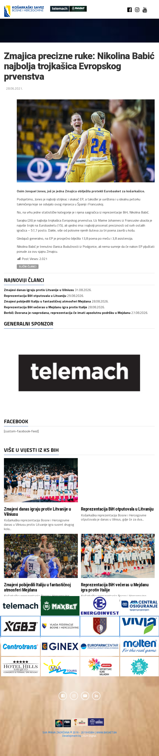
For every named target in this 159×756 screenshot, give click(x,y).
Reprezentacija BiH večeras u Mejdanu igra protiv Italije (45, 307)
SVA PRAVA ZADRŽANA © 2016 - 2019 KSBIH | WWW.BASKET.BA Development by (79, 734)
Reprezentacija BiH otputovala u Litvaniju (35, 295)
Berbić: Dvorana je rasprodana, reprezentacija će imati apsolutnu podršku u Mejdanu (67, 312)
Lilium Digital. (89, 736)
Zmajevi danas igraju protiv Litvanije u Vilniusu (39, 289)
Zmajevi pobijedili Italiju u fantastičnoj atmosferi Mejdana (47, 301)
